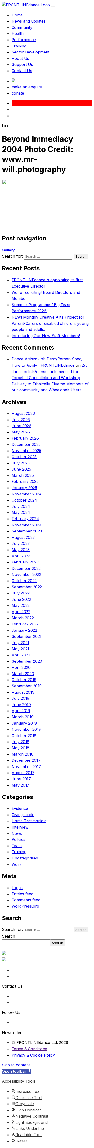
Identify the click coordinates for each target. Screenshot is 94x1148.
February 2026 (25, 438)
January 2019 (24, 723)
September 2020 (27, 661)
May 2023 (21, 549)
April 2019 (21, 710)
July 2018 (20, 741)
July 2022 (21, 593)
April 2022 (21, 611)
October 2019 (24, 679)
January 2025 (24, 487)
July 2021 (20, 642)
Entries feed (22, 893)
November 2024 (27, 494)
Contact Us (22, 70)
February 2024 (25, 518)
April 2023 (21, 556)
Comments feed (26, 899)
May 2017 (20, 785)
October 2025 (24, 456)
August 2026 (23, 413)
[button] (16, 1071)
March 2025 (23, 475)
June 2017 (21, 778)
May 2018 (20, 747)
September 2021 (26, 636)
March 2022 (23, 618)
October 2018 (24, 735)
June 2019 (21, 704)
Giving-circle (23, 814)
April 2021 (21, 655)
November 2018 (26, 729)
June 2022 (21, 599)
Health (18, 33)
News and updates (29, 21)
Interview (20, 827)
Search (8, 936)
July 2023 (21, 543)
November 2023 (26, 525)
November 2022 (26, 574)
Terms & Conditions (29, 1048)
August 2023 (23, 537)
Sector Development (30, 52)
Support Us (22, 64)
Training (19, 46)
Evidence (20, 808)
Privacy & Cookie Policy (33, 1055)
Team (17, 845)
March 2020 (23, 673)
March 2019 (23, 717)
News (17, 833)
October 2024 (24, 500)
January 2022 (24, 630)
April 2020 (21, 667)
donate (18, 93)
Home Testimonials (29, 820)
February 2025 (25, 481)
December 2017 (26, 760)
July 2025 (21, 463)
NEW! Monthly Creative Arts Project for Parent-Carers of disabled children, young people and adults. (50, 323)
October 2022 (24, 580)
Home (17, 15)
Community (22, 27)
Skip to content (16, 1065)
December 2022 (26, 568)
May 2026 (21, 432)
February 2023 (25, 562)
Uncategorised (25, 858)
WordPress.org (25, 906)
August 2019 (23, 692)
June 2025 (21, 469)
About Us (20, 58)
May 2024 (21, 512)
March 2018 (23, 754)
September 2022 (27, 587)
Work (16, 864)
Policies (18, 839)
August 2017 (23, 772)
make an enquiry (27, 86)
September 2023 (27, 531)
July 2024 (21, 506)
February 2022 (25, 624)
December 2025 (26, 444)
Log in (17, 887)
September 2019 (27, 686)
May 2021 (20, 648)
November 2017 (26, 766)
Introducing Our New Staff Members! (46, 335)
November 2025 (26, 450)
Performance (24, 39)
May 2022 (21, 605)
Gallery (8, 250)
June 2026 (21, 425)
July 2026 (21, 419)
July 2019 (20, 698)
